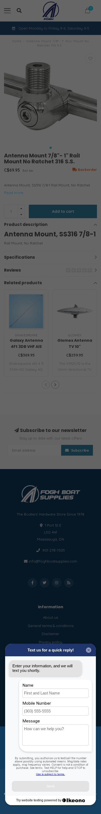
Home (17, 41)
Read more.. (14, 192)
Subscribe (79, 450)
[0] (87, 11)
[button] (51, 148)
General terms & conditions (51, 626)
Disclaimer (50, 634)
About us (50, 617)
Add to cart (63, 211)
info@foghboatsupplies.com (53, 561)
